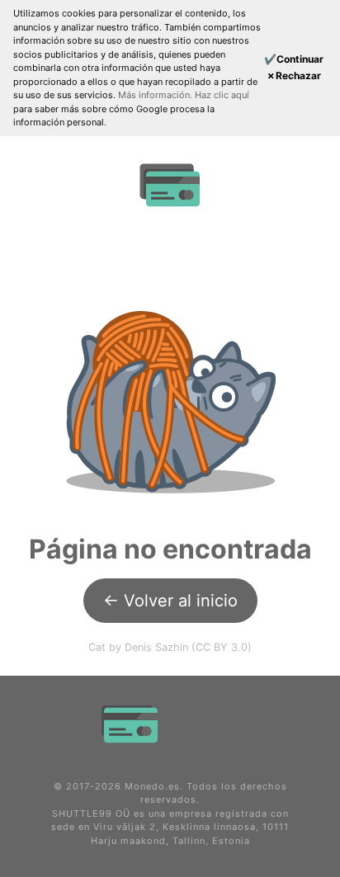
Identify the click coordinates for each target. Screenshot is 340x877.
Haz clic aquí (222, 95)
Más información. (156, 95)
